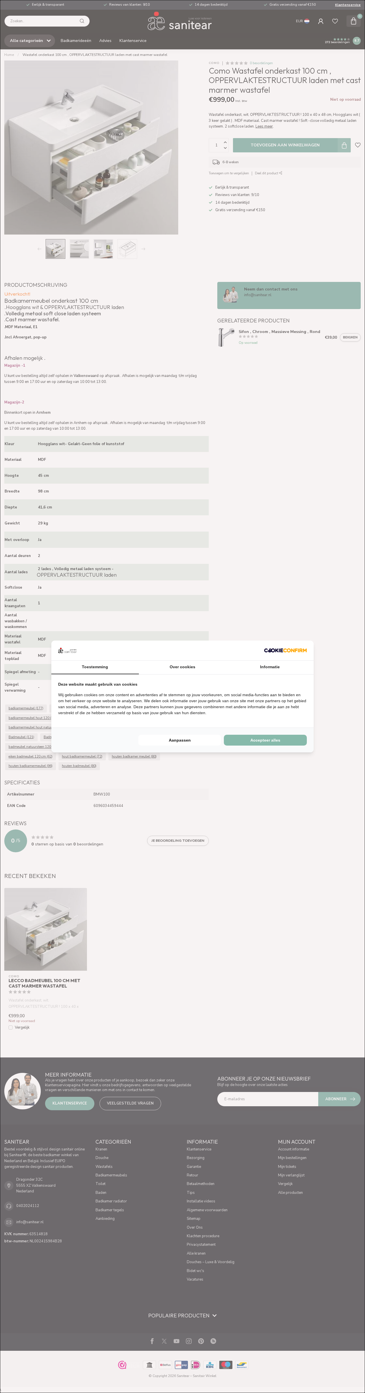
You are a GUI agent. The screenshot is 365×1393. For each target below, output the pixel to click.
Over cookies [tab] (182, 667)
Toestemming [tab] (95, 667)
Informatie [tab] (270, 667)
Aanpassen (180, 740)
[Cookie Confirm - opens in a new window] (285, 650)
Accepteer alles (265, 740)
